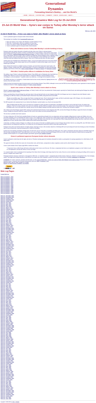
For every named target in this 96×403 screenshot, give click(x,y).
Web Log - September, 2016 (7, 199)
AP (35, 133)
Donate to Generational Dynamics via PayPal (16, 163)
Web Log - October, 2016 (7, 198)
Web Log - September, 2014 (7, 232)
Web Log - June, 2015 (6, 220)
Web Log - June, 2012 (6, 268)
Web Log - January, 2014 (7, 243)
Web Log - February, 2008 (7, 339)
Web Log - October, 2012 (7, 263)
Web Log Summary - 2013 (7, 180)
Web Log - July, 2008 (6, 332)
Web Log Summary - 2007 (7, 189)
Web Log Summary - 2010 (7, 185)
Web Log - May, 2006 (6, 367)
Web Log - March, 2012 (6, 272)
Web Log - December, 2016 (7, 195)
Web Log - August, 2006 (6, 363)
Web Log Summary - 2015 (7, 178)
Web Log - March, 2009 (6, 321)
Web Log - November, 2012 (7, 262)
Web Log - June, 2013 (6, 252)
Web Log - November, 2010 (7, 294)
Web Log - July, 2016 (6, 202)
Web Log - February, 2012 (7, 274)
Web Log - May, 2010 (6, 302)
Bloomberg (82, 157)
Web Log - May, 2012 (6, 270)
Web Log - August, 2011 (6, 282)
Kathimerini (74, 157)
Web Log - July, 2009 (6, 316)
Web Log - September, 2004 (7, 394)
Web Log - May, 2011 (6, 286)
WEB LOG (31, 15)
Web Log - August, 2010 (6, 298)
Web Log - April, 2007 (6, 352)
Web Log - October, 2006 (7, 360)
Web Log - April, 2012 (6, 271)
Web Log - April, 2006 (6, 368)
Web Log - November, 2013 (7, 245)
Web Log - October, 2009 (7, 312)
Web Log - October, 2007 (7, 344)
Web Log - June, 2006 (6, 366)
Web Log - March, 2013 (6, 256)
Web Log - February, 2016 (7, 209)
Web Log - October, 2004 (7, 393)
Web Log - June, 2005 (6, 382)
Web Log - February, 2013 (7, 258)
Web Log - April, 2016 (6, 206)
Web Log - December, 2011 (7, 277)
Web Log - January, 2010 (7, 308)
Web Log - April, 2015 (6, 222)
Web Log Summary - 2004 (7, 193)
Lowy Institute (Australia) (45, 133)
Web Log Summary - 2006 (7, 190)
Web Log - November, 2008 (7, 327)
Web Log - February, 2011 (7, 290)
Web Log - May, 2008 (6, 335)
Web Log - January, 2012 (7, 275)
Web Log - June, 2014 (6, 236)
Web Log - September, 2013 (7, 248)
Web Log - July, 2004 (6, 397)
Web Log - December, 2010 (7, 293)
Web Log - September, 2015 (7, 216)
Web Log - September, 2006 (7, 362)
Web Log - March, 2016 (6, 208)
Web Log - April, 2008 (6, 336)
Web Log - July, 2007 (6, 348)
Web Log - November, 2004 (7, 391)
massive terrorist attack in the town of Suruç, (23, 54)
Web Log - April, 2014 (6, 239)
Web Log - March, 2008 (6, 337)
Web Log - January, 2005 (7, 389)
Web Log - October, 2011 (7, 279)
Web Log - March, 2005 (6, 386)
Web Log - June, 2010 (6, 301)
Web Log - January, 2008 (7, 340)
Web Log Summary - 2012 (7, 182)
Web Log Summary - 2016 (7, 176)
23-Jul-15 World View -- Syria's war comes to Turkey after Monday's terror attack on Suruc (33, 34)
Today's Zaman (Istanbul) (27, 68)
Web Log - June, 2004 (6, 398)
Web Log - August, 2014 (6, 233)
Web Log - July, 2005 (6, 381)
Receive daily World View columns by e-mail (16, 162)
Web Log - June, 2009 (6, 317)
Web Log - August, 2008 (6, 331)
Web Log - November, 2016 (7, 197)
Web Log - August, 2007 (6, 347)
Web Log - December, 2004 (7, 390)
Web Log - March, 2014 (6, 240)
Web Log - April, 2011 (6, 287)
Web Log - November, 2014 (7, 229)
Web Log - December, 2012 (7, 260)
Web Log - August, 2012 (6, 266)
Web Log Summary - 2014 (7, 179)
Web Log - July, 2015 (90, 31)
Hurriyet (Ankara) (40, 68)
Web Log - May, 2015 (6, 221)
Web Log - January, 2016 (7, 210)
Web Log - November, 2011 (7, 278)
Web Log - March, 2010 (6, 305)
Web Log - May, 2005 (6, 383)
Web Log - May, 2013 (6, 254)
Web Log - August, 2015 (6, 217)
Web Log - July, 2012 (6, 267)
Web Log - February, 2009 (7, 322)
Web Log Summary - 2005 (7, 191)
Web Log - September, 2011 (7, 281)
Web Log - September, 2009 (7, 313)
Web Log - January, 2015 (7, 226)
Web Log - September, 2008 (7, 329)
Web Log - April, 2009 (6, 320)
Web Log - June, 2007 (6, 350)
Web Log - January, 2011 (7, 291)
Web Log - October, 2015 (7, 214)
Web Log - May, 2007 (6, 351)
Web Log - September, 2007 (7, 345)
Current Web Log (5, 174)
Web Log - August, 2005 (6, 379)
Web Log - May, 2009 (6, 318)
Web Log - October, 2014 (7, 231)
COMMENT (49, 15)
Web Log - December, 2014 (7, 228)
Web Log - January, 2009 (7, 324)
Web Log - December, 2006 (7, 358)
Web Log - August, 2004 (6, 396)
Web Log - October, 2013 (7, 247)
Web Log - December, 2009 (7, 309)
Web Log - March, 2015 (6, 224)
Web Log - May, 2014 (6, 237)
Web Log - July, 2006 (6, 364)
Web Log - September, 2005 (7, 378)
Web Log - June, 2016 (6, 203)
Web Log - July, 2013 (6, 251)
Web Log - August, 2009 (6, 314)
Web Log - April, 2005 (6, 385)
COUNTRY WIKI (40, 15)
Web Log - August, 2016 (6, 201)
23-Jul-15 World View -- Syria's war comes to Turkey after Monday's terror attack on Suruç (58, 159)
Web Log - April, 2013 (6, 255)
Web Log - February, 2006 (7, 371)
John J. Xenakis (15, 401)
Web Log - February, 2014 (7, 241)
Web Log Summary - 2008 (7, 187)
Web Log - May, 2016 (6, 205)
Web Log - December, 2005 (7, 374)
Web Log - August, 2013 (6, 249)
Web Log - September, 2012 (7, 264)
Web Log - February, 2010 (7, 306)
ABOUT (70, 15)
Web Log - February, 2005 (7, 387)
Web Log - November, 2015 (7, 213)
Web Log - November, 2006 (7, 359)
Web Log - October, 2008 (7, 328)
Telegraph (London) (51, 68)
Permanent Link (44, 161)
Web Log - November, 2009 (7, 310)
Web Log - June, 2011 (6, 285)
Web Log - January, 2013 (7, 259)
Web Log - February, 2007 (7, 355)
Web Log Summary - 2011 (7, 183)
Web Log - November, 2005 (7, 375)
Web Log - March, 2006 (6, 370)
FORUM (56, 15)
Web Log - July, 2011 (6, 283)
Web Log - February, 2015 (7, 225)
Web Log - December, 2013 (7, 244)
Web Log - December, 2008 (7, 325)
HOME (25, 15)
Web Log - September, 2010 (7, 297)
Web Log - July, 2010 (6, 300)
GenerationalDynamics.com (26, 39)
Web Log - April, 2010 (6, 304)
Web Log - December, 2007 (7, 341)
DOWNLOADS (63, 15)
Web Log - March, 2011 (6, 289)
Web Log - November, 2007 (7, 343)
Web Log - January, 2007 (7, 356)
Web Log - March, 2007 (6, 354)
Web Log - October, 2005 (7, 377)
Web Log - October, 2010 (7, 295)
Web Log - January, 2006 (7, 373)
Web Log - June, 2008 (6, 333)
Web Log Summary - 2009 (7, 186)
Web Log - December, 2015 (7, 212)
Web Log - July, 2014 (6, 235)
